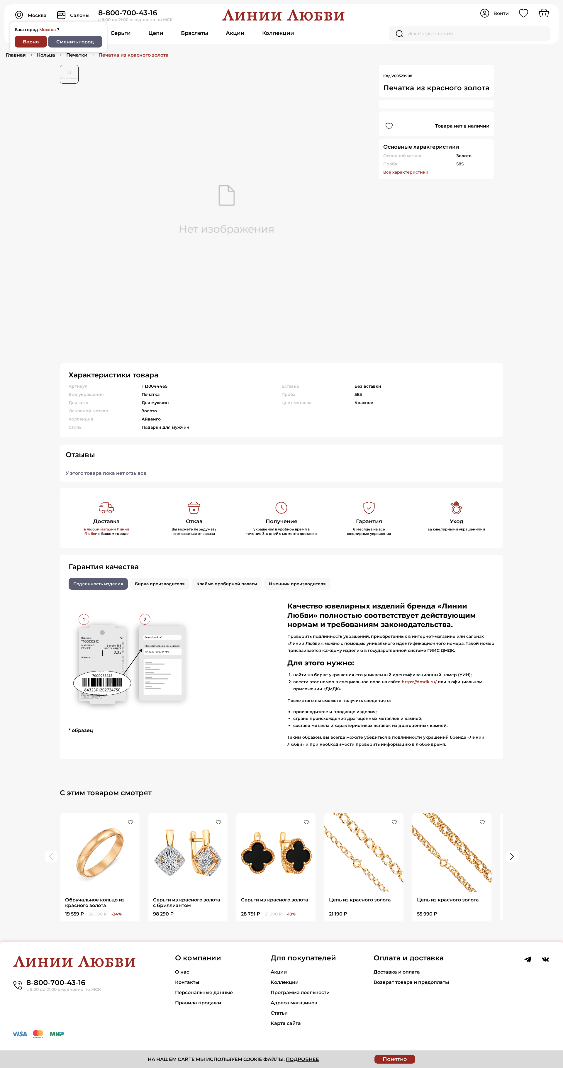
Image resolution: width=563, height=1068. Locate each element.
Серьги (121, 33)
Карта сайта (286, 1023)
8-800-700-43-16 (127, 13)
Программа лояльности (300, 992)
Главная (16, 55)
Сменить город (75, 42)
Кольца (46, 55)
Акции (235, 33)
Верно (31, 42)
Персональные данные (204, 992)
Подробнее (302, 1059)
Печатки (76, 55)
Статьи (279, 1013)
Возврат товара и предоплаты (411, 982)
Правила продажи (198, 1003)
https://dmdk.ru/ (419, 681)
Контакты (187, 982)
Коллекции (278, 33)
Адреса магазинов (294, 1003)
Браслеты (194, 33)
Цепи (155, 33)
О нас (182, 972)
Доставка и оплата (397, 972)
